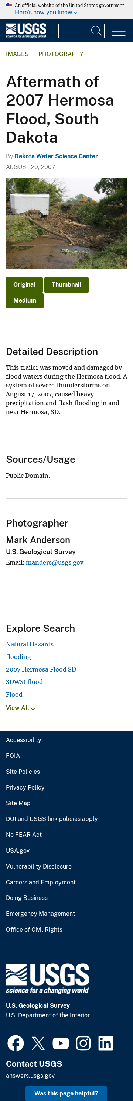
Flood (14, 694)
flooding (18, 656)
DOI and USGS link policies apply (52, 819)
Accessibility (23, 740)
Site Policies (23, 772)
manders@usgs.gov (54, 562)
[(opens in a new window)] (15, 1042)
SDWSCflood (24, 682)
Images (17, 54)
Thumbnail (66, 284)
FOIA (13, 756)
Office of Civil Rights (34, 929)
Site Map (18, 803)
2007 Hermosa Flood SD (41, 669)
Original (24, 284)
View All (18, 707)
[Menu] (118, 31)
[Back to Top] (106, 1074)
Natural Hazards (30, 644)
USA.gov (18, 851)
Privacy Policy (25, 787)
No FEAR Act (24, 835)
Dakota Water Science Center (56, 156)
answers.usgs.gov (30, 1075)
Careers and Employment (41, 882)
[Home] (26, 36)
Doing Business (27, 898)
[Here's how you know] (66, 9)
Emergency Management (40, 914)
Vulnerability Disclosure (39, 866)
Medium (24, 300)
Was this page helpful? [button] (66, 1093)
